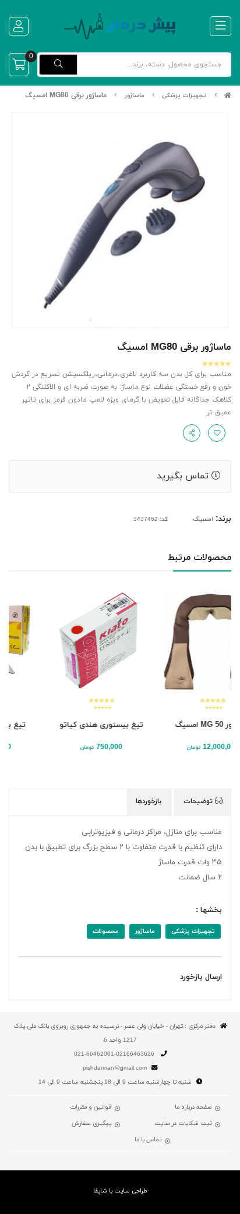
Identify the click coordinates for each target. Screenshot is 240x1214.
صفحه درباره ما (193, 1107)
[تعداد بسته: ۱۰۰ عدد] (175, 641)
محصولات (106, 931)
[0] (19, 64)
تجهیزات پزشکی (184, 95)
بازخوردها (150, 801)
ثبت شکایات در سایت (182, 1124)
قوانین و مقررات (90, 1107)
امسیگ (203, 519)
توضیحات (199, 801)
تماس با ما (148, 1140)
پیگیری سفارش (91, 1124)
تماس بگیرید (184, 476)
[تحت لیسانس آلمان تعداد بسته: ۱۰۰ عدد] (64, 641)
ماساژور (134, 95)
